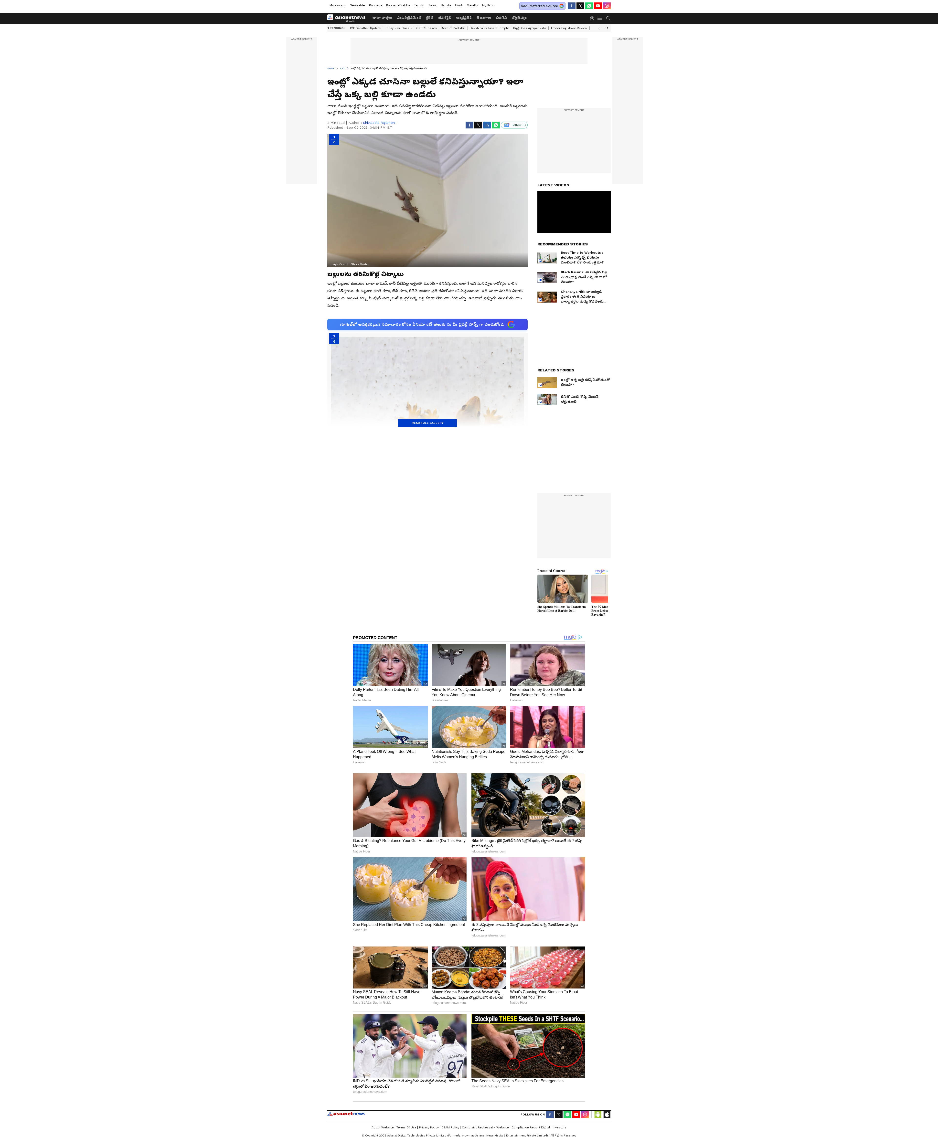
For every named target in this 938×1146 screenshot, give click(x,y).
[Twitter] (580, 5)
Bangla (446, 5)
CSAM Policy (450, 1127)
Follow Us (519, 125)
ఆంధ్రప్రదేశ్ (463, 18)
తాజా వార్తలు (382, 18)
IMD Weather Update (365, 28)
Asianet (346, 1114)
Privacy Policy (429, 1127)
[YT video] (598, 5)
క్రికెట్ (429, 18)
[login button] (593, 18)
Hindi (459, 5)
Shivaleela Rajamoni (379, 123)
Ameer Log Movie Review (569, 28)
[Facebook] (572, 5)
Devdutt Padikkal (453, 28)
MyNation (489, 5)
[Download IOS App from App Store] (607, 1114)
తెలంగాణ (483, 18)
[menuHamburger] (599, 18)
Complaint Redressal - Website (485, 1127)
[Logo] (348, 18)
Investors (559, 1127)
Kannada (375, 5)
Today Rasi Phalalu (398, 28)
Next (607, 28)
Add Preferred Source (539, 6)
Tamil (432, 5)
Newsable (357, 5)
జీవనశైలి (444, 18)
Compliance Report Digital (531, 1127)
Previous (599, 28)
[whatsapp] (589, 5)
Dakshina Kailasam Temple (489, 28)
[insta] (607, 5)
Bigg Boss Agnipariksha (529, 28)
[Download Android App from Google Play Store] (598, 1114)
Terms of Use (406, 1127)
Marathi (472, 5)
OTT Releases (426, 28)
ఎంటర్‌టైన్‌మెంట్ (409, 18)
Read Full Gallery (428, 423)
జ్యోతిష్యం (519, 18)
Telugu (419, 5)
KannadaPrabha (398, 5)
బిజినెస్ (501, 18)
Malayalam (337, 5)
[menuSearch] (608, 18)
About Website (383, 1127)
